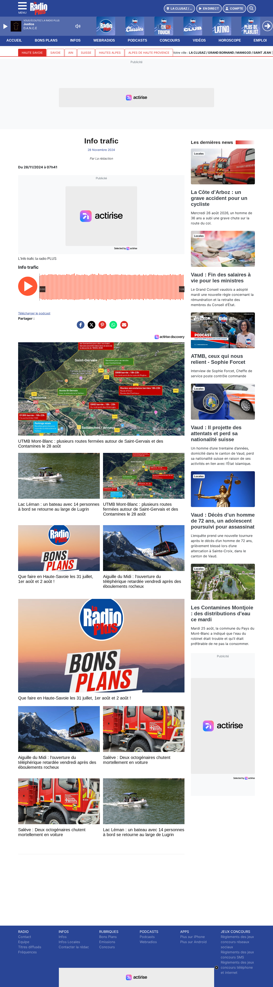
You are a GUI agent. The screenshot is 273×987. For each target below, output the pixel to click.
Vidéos (199, 40)
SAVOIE (55, 52)
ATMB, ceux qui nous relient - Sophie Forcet (218, 359)
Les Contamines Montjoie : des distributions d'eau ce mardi (222, 613)
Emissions (107, 942)
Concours (170, 40)
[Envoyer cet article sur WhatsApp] (112, 327)
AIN (70, 52)
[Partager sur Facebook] (79, 327)
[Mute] (78, 26)
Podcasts (137, 40)
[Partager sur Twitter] (90, 327)
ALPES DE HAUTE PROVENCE (148, 52)
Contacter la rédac (74, 947)
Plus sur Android (193, 942)
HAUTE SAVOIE (32, 52)
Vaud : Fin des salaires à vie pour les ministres (221, 277)
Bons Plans (46, 40)
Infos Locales (69, 942)
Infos (75, 40)
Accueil (14, 40)
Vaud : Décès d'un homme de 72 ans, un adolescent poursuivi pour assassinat (223, 521)
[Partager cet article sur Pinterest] (101, 327)
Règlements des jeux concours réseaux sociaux (237, 942)
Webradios (104, 40)
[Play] (6, 26)
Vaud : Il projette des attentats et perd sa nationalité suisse (216, 433)
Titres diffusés (29, 947)
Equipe (23, 942)
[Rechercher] (251, 8)
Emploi (260, 40)
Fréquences (27, 952)
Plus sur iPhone (192, 937)
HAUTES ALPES (110, 52)
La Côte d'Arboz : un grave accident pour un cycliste (219, 198)
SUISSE (86, 52)
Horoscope (230, 40)
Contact (24, 937)
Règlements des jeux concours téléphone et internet (237, 967)
